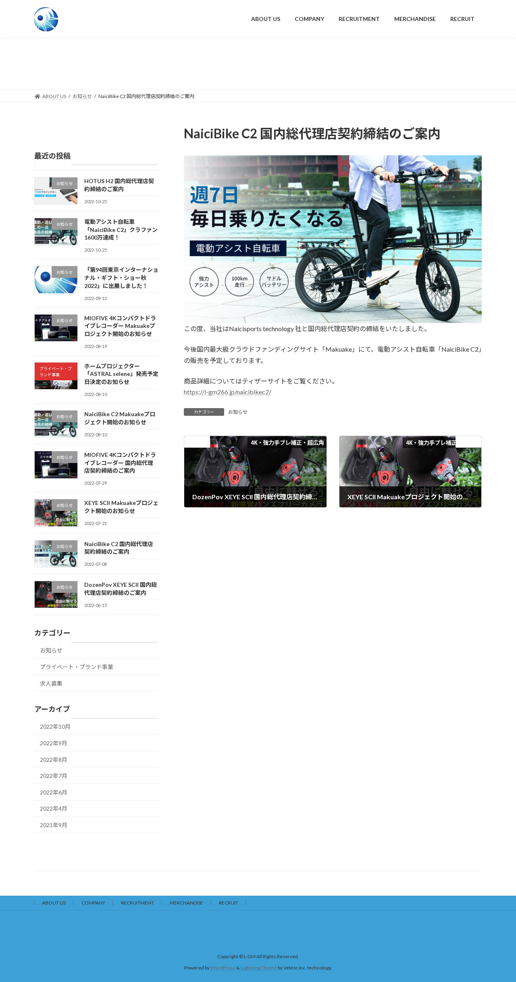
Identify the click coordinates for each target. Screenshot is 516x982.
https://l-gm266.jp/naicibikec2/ (227, 392)
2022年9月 (53, 743)
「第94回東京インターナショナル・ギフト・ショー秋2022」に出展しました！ (121, 277)
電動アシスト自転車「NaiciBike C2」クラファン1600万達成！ (121, 229)
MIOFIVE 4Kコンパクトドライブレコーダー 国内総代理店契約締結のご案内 (120, 462)
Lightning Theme (259, 968)
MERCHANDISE (186, 903)
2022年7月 (53, 775)
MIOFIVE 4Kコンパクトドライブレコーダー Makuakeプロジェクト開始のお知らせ (120, 325)
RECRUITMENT (137, 903)
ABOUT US (54, 903)
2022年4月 (53, 808)
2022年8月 (53, 759)
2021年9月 (53, 824)
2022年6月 (53, 791)
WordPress (222, 968)
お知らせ (238, 412)
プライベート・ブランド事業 (76, 666)
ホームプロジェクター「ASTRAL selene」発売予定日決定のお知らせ (121, 373)
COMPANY (93, 903)
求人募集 (51, 683)
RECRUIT (228, 903)
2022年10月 (55, 726)
